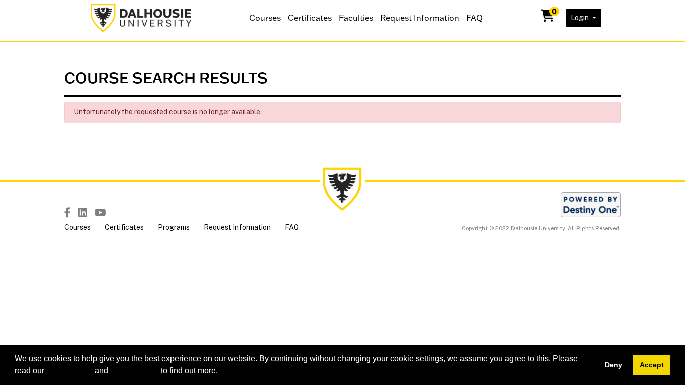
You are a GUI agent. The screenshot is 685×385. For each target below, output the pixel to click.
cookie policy (69, 370)
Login (580, 18)
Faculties (356, 18)
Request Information (419, 18)
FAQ (474, 18)
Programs (174, 227)
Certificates (310, 18)
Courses (265, 18)
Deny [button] (613, 365)
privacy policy (134, 370)
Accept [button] (652, 365)
